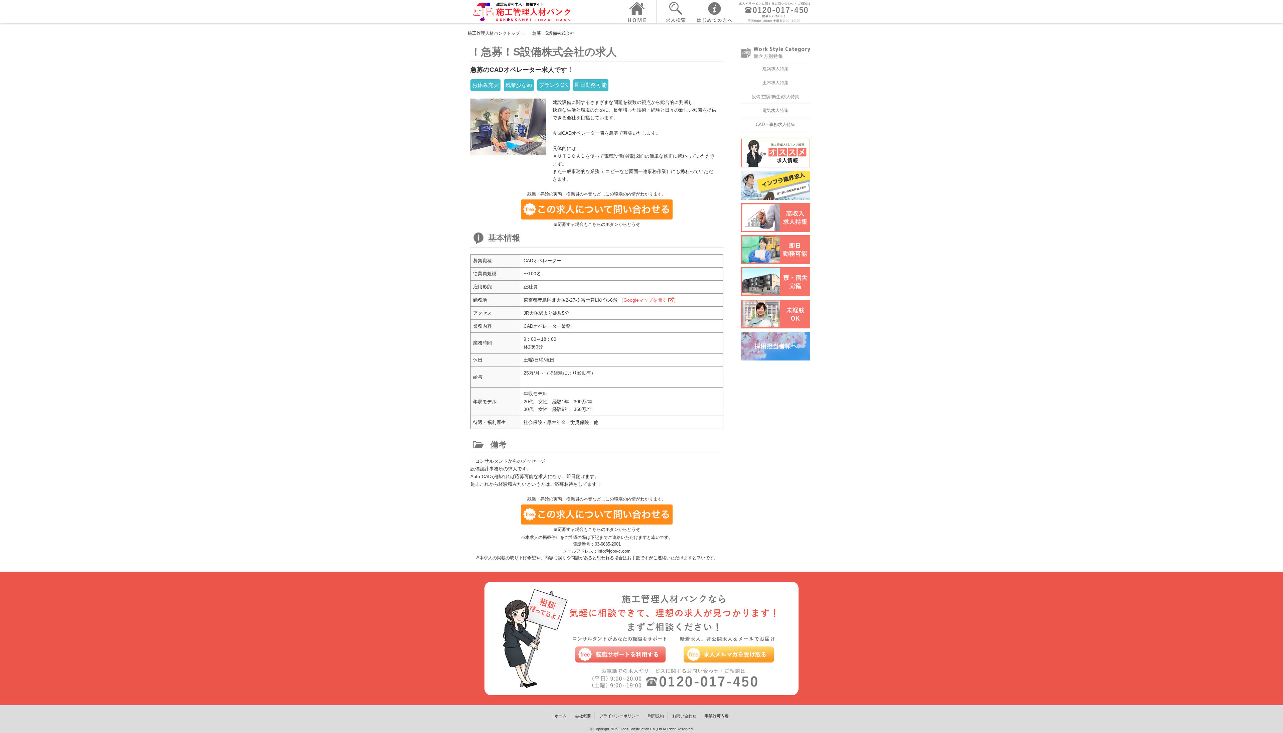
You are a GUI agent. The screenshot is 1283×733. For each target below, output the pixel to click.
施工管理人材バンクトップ (494, 33)
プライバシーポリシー (619, 716)
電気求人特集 (775, 110)
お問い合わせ (684, 716)
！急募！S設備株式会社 (551, 33)
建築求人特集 (775, 68)
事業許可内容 (717, 716)
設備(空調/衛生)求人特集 (775, 96)
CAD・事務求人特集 (775, 124)
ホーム (561, 716)
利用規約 (656, 716)
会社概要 (583, 716)
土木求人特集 (775, 82)
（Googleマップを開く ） (648, 300)
